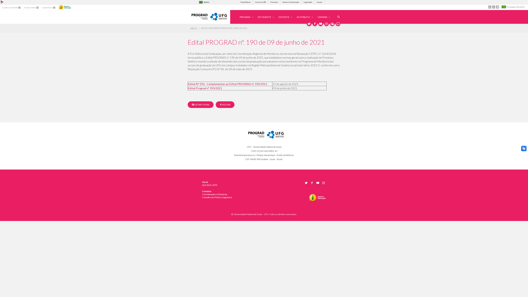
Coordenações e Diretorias (214, 194)
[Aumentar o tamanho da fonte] (489, 7)
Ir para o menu (30, 7)
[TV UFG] (338, 23)
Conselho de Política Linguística (217, 197)
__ (203, 200)
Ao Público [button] (303, 17)
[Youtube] (320, 23)
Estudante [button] (264, 17)
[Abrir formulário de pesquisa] (338, 17)
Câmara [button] (322, 17)
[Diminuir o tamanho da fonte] (493, 7)
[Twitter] (309, 23)
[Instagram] (326, 23)
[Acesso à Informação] (65, 7)
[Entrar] (2, 2)
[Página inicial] (198, 18)
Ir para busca (47, 7)
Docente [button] (284, 17)
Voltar (225, 104)
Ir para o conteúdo (10, 7)
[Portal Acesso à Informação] (317, 200)
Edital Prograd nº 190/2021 (205, 88)
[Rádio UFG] (332, 23)
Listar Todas (201, 104)
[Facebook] (315, 23)
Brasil (207, 2)
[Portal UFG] (218, 19)
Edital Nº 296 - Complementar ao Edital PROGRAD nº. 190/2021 (227, 84)
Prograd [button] (245, 17)
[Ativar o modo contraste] (497, 7)
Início (193, 28)
